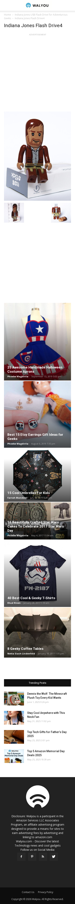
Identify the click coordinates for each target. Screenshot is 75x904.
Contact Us (28, 892)
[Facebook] (21, 857)
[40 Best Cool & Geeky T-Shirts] (37, 573)
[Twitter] (54, 857)
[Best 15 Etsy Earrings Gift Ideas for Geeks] (37, 414)
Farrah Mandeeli (17, 497)
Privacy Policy (45, 892)
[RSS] (43, 857)
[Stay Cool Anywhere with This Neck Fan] (14, 718)
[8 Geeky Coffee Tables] (37, 633)
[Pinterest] (32, 857)
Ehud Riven (14, 602)
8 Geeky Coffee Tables (25, 649)
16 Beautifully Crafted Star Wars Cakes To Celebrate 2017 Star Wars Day (35, 526)
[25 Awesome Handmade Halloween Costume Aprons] (37, 341)
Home (7, 14)
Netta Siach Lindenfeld (21, 653)
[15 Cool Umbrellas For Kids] (37, 475)
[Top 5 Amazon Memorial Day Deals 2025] (14, 756)
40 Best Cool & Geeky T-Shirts (31, 598)
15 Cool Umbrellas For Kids (28, 493)
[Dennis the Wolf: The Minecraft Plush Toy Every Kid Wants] (14, 698)
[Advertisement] (37, 74)
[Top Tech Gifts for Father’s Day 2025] (14, 737)
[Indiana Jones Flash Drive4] (37, 156)
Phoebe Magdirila (17, 376)
